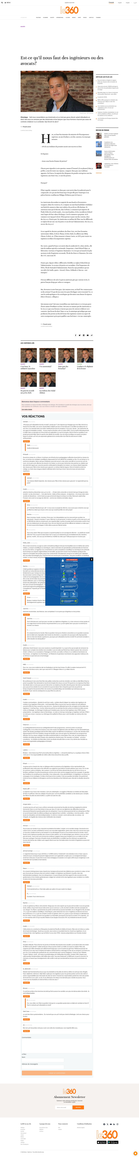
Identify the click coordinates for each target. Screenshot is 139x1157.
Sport (79, 17)
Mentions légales (81, 1127)
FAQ (59, 1127)
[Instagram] (117, 1124)
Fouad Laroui (27, 126)
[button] (135, 1153)
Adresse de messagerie (30, 1064)
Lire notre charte (27, 409)
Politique (38, 17)
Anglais (128, 2)
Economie (45, 17)
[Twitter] (108, 1124)
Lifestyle (91, 17)
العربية (135, 2)
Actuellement (24, 17)
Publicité (41, 1129)
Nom (23, 1057)
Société (52, 17)
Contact (60, 1129)
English (120, 2)
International (59, 17)
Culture (68, 17)
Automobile (23, 1138)
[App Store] (102, 1142)
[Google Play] (112, 1142)
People (85, 17)
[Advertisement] (69, 41)
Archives (41, 1131)
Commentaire (26, 1037)
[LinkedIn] (114, 1124)
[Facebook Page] (104, 1124)
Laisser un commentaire (57, 1073)
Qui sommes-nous (43, 1127)
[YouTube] (111, 1124)
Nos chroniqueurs (24, 1144)
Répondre (26, 441)
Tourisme (98, 17)
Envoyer (78, 1107)
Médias (74, 17)
